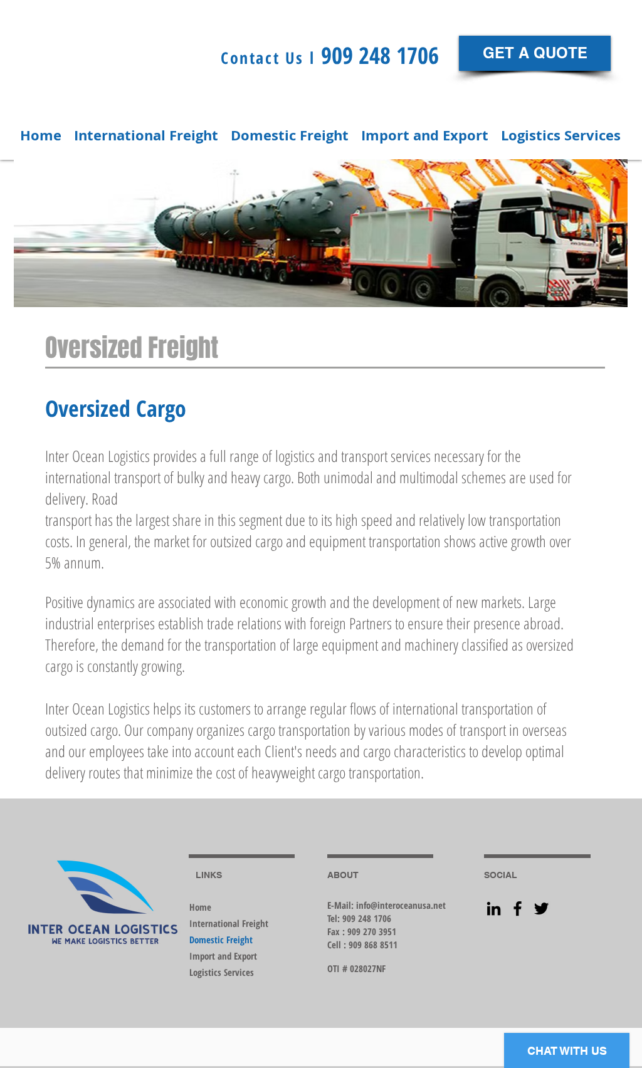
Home (200, 907)
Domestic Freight (221, 939)
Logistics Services (221, 972)
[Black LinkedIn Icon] (493, 908)
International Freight (228, 923)
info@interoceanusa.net (401, 905)
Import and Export (223, 956)
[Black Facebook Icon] (517, 908)
